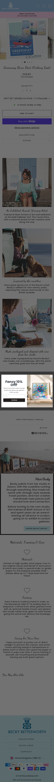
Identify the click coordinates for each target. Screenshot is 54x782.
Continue (14, 400)
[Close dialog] (51, 376)
